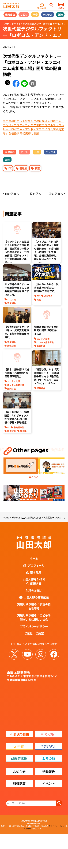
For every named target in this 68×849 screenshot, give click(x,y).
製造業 (23, 168)
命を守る (48, 296)
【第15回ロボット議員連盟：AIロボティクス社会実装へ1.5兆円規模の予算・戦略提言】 (17, 417)
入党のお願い (34, 590)
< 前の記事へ (11, 194)
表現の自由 (21, 734)
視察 (37, 168)
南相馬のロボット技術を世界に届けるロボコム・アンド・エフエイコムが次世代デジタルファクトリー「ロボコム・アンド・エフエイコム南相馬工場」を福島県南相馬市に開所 (33, 127)
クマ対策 (11, 299)
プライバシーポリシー (34, 626)
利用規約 (27, 828)
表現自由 (10, 14)
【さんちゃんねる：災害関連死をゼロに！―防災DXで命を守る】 (46, 287)
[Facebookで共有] (16, 83)
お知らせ (19, 771)
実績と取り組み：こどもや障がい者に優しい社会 (34, 617)
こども (24, 14)
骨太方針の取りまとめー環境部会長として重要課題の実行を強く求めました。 (17, 289)
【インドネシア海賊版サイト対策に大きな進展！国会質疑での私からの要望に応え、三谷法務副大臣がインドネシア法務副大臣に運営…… (17, 252)
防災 (39, 299)
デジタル (48, 14)
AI (8, 427)
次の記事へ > (57, 194)
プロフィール (36, 565)
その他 (50, 758)
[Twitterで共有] (7, 83)
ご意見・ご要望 (34, 633)
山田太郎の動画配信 (36, 597)
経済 (60, 14)
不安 (35, 14)
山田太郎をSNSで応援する (34, 581)
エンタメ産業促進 (45, 342)
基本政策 (35, 572)
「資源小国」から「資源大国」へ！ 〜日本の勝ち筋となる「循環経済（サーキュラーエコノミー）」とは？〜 (46, 376)
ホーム (34, 558)
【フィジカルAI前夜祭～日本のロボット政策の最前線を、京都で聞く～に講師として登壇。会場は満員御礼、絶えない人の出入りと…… (46, 252)
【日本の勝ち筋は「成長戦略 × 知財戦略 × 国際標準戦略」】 (17, 373)
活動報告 (48, 771)
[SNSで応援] (42, 3)
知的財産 (11, 388)
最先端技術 (19, 427)
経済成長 (20, 758)
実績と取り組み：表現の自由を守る (34, 606)
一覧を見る (34, 194)
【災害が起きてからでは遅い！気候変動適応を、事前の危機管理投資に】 (17, 332)
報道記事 (41, 345)
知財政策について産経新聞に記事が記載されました (46, 330)
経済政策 (11, 345)
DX (10, 168)
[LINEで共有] (24, 83)
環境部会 (11, 303)
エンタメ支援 (43, 338)
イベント (48, 783)
